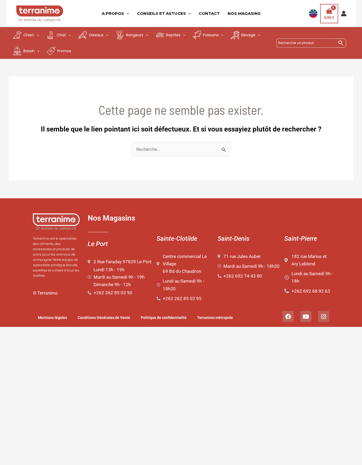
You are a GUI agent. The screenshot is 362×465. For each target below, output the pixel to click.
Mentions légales (52, 317)
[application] (126, 13)
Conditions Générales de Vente (104, 317)
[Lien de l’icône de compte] (344, 13)
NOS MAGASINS (244, 13)
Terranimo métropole (215, 317)
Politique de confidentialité (164, 317)
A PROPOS (113, 13)
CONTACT (209, 13)
